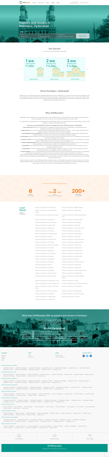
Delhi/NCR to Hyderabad (35, 368)
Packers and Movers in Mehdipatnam (72, 253)
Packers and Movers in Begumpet (44, 250)
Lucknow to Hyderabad (45, 426)
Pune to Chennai (50, 406)
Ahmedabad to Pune (8, 421)
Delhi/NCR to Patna (46, 369)
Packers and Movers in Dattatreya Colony (47, 215)
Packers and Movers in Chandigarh (9, 397)
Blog (58, 2)
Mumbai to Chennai (45, 374)
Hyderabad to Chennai (49, 387)
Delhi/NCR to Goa (57, 369)
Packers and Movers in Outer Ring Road (73, 239)
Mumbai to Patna (32, 376)
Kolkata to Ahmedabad (8, 414)
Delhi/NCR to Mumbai (8, 368)
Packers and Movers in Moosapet (71, 231)
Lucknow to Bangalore (33, 426)
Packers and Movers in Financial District (73, 262)
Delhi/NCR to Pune (73, 368)
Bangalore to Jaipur (8, 382)
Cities (47, 2)
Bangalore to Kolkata (84, 380)
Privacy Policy (58, 355)
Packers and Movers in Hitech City (71, 245)
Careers (3, 358)
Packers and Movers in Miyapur (44, 236)
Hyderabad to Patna (48, 388)
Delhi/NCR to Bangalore (21, 368)
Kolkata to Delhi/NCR (8, 413)
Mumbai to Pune (68, 374)
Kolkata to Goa (40, 414)
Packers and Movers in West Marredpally (46, 245)
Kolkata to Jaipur (87, 413)
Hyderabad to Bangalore (36, 387)
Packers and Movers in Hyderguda (71, 267)
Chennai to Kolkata (79, 393)
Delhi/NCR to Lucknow (34, 369)
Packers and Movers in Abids (43, 264)
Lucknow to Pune (82, 426)
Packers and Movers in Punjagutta (44, 293)
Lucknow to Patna (43, 427)
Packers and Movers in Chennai (8, 391)
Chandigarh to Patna (48, 401)
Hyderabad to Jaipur (8, 388)
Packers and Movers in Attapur (70, 259)
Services (40, 2)
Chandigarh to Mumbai (22, 400)
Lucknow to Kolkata (8, 427)
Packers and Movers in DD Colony (44, 231)
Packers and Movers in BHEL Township (46, 291)
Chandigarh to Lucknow (36, 401)
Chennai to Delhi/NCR (8, 393)
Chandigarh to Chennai (63, 400)
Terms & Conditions (60, 357)
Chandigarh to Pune (76, 400)
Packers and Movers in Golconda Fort (45, 253)
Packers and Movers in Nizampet (44, 256)
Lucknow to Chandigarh (70, 426)
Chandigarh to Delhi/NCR (9, 400)
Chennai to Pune (69, 393)
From (22, 34)
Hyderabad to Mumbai (22, 387)
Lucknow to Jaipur (19, 427)
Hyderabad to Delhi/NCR (9, 387)
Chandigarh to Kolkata (88, 400)
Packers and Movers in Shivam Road (45, 239)
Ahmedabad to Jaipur (33, 421)
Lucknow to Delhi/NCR (8, 426)
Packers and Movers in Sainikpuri (44, 267)
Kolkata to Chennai (54, 413)
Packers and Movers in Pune (8, 404)
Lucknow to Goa (53, 427)
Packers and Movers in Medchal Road (45, 273)
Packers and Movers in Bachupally (71, 210)
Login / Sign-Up (84, 2)
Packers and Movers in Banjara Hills (72, 248)
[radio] (21, 31)
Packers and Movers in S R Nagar (71, 236)
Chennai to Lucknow (21, 395)
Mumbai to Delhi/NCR (8, 374)
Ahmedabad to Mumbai (23, 419)
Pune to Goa (25, 408)
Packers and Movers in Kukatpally (44, 270)
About (34, 2)
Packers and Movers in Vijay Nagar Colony (47, 280)
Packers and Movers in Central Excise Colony (74, 283)
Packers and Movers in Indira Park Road (73, 228)
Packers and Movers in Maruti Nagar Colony (74, 270)
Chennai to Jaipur (89, 393)
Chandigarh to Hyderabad (50, 400)
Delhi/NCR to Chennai (48, 368)
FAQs (52, 2)
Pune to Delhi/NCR (7, 406)
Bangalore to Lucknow (34, 382)
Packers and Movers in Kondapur (44, 262)
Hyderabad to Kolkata (87, 387)
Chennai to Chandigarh (57, 393)
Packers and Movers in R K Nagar (44, 242)
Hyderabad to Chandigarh (62, 387)
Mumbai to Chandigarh (57, 374)
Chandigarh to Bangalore (36, 400)
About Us (3, 355)
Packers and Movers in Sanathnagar (45, 296)
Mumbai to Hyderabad (33, 374)
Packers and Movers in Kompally (71, 225)
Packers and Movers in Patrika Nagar (45, 276)
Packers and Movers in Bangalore (9, 378)
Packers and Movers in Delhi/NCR (9, 365)
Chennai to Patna (32, 395)
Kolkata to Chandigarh (66, 413)
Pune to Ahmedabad (90, 406)
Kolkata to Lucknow (20, 414)
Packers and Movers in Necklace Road (72, 242)
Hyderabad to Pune (75, 387)
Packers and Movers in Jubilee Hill (44, 299)
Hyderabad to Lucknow (35, 388)
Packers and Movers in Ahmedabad (9, 417)
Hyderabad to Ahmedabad (21, 388)
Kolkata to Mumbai (19, 413)
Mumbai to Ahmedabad (9, 376)
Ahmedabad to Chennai (65, 419)
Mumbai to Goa (41, 376)
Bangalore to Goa (56, 382)
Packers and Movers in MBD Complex (72, 207)
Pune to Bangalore (28, 406)
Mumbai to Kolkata (78, 374)
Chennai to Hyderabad (44, 393)
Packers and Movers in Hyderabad (9, 384)
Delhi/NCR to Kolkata (85, 368)
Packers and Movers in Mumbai (8, 372)
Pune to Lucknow (7, 408)
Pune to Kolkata (70, 406)
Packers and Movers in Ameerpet (44, 248)
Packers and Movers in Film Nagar (71, 222)
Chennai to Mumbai (20, 393)
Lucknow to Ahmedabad (31, 427)
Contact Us (31, 357)
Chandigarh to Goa (59, 401)
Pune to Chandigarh (60, 406)
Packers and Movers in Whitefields (45, 259)
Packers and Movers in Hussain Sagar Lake (47, 283)
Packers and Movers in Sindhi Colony (72, 256)
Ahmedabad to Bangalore (37, 419)
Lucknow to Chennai (58, 426)
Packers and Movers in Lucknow (8, 423)
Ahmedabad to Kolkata (20, 421)
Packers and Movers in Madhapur (44, 228)
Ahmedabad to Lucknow (46, 421)
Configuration (61, 34)
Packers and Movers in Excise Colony (45, 222)
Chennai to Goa (42, 395)
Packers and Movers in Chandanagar (72, 250)
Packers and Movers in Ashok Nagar (45, 207)
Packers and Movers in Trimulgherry (72, 286)
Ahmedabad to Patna (59, 421)
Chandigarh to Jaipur (8, 401)
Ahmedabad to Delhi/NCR (9, 419)
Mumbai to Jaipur (89, 374)
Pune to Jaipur (79, 406)
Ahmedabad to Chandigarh (79, 419)
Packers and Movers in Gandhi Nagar (72, 219)
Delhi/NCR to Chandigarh (61, 368)
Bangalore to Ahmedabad (21, 382)
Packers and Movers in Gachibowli (44, 219)
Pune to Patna (17, 408)
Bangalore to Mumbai (22, 380)
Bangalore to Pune (72, 380)
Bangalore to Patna (45, 382)
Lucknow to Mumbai (21, 426)
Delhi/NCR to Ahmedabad (21, 369)
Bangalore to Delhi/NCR (9, 380)
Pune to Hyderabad (39, 406)
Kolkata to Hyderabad (43, 413)
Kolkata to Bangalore (31, 413)
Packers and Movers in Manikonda (71, 264)
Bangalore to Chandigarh (60, 380)
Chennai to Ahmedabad (9, 395)
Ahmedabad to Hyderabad (51, 419)
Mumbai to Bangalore (21, 374)
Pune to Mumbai (18, 406)
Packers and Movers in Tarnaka (70, 296)
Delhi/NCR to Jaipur (8, 369)
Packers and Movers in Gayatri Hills (45, 225)
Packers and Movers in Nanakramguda (46, 233)
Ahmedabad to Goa (70, 421)
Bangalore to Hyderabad (34, 380)
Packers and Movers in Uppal (70, 280)
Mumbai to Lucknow (21, 376)
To (39, 34)
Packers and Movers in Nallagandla (72, 273)
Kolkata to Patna (31, 414)
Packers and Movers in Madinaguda (72, 233)
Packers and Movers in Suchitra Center (73, 293)
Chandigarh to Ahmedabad (22, 401)
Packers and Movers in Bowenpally (71, 291)
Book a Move (34, 79)
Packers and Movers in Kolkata (8, 410)
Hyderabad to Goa (59, 388)
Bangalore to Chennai (47, 380)
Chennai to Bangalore (32, 393)
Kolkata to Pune (77, 413)
